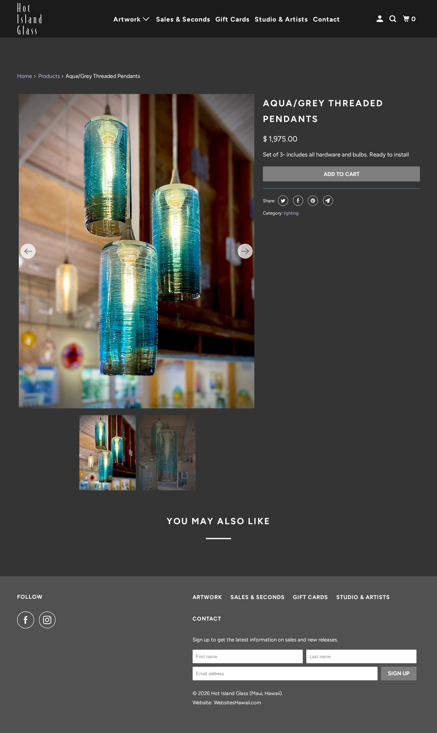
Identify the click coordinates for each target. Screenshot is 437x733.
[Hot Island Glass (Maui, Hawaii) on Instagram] (49, 619)
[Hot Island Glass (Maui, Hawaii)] (48, 19)
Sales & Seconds (183, 19)
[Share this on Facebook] (297, 200)
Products (49, 76)
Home (24, 76)
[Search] (393, 19)
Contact (326, 19)
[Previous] (28, 251)
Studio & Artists (281, 19)
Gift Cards (232, 19)
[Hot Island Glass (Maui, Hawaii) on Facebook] (27, 619)
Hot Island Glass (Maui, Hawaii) (246, 693)
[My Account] (380, 19)
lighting (291, 213)
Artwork (207, 597)
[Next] (245, 251)
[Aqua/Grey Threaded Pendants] (136, 251)
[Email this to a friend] (327, 200)
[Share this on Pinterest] (312, 200)
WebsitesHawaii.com (237, 703)
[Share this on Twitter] (282, 200)
